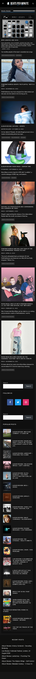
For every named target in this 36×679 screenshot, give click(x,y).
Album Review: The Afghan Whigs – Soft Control (22, 464)
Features (18, 55)
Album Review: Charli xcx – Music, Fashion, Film (22, 507)
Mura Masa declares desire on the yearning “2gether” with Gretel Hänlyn (16, 357)
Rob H (3, 88)
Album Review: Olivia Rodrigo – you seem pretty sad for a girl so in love (22, 475)
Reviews (23, 137)
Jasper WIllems (6, 129)
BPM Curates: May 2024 (9, 40)
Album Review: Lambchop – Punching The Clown (23, 454)
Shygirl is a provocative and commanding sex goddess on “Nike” (17, 207)
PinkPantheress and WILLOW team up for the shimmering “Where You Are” (16, 249)
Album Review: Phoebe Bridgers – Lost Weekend (22, 529)
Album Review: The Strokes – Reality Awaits (22, 539)
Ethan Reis (4, 169)
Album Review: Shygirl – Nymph (13, 126)
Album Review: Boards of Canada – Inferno (22, 619)
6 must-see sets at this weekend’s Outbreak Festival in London (22, 572)
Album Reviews (6, 137)
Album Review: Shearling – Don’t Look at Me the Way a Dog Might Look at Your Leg (23, 443)
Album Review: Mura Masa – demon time (16, 166)
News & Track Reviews (8, 97)
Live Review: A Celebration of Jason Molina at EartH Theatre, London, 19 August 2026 (23, 561)
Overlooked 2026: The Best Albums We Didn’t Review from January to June (22, 602)
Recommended (15, 137)
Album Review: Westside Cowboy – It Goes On (22, 432)
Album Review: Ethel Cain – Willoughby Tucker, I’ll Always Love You (23, 582)
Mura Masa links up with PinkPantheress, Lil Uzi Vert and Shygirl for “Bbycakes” (17, 304)
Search (5, 383)
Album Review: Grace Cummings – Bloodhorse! (22, 518)
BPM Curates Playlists (8, 55)
